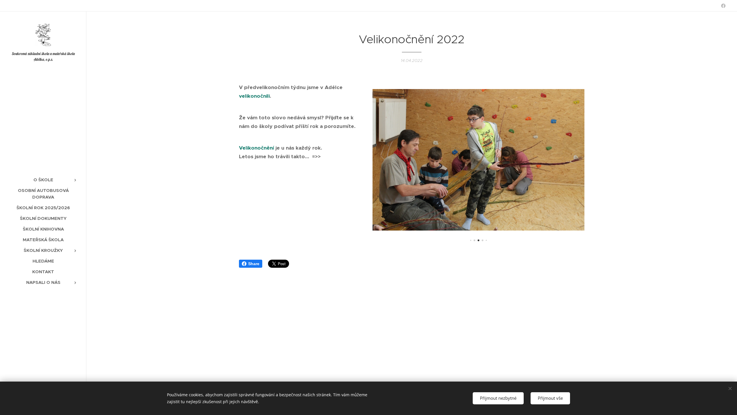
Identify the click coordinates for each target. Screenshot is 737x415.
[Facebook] (723, 6)
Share (253, 263)
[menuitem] (43, 179)
